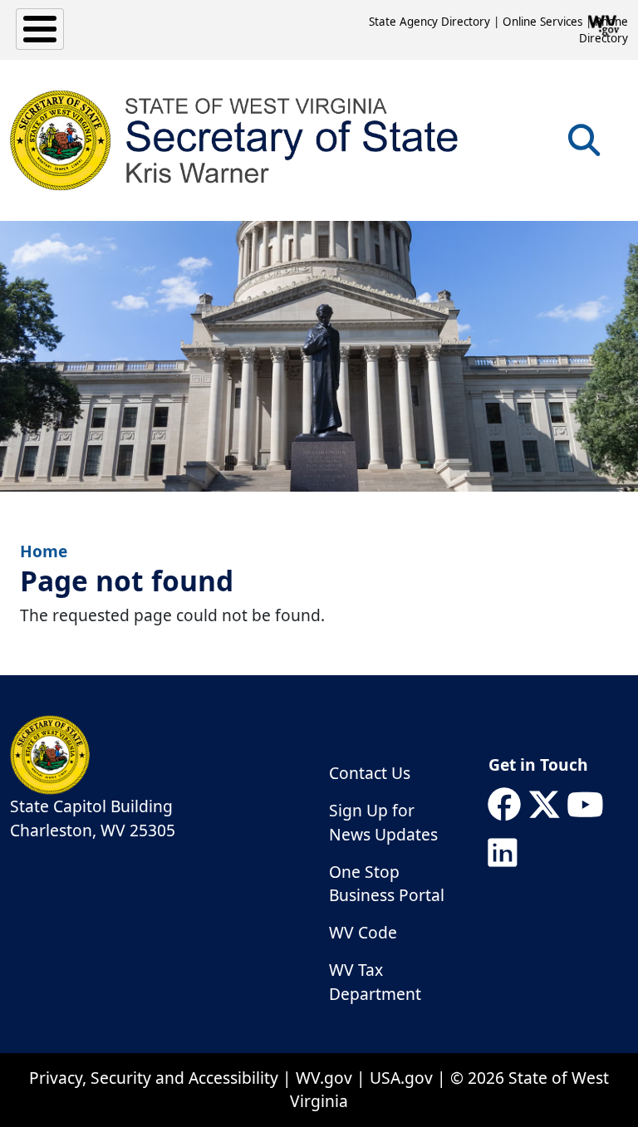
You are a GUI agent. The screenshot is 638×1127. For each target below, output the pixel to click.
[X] (544, 805)
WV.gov (324, 1077)
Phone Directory (603, 30)
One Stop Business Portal (386, 883)
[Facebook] (504, 805)
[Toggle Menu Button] (40, 29)
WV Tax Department (375, 981)
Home (43, 551)
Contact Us (369, 773)
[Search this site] (584, 146)
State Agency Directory (429, 21)
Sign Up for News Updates (383, 822)
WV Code (363, 932)
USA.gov (401, 1077)
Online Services (542, 21)
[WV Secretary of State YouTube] (585, 805)
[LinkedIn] (502, 853)
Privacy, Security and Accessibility (153, 1077)
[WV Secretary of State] (235, 140)
